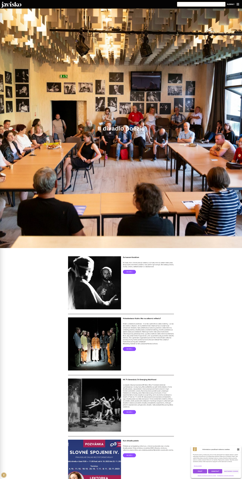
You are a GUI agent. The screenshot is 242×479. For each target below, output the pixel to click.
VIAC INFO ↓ (129, 272)
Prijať (200, 471)
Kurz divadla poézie (131, 441)
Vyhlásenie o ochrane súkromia (225, 475)
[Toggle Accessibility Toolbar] (3, 475)
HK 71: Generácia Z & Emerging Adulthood (139, 379)
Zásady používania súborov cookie (207, 475)
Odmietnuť (215, 471)
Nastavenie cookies (231, 471)
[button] (238, 449)
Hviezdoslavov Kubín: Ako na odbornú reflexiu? (142, 318)
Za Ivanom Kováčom (131, 257)
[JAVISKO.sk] (11, 5)
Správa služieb (198, 466)
